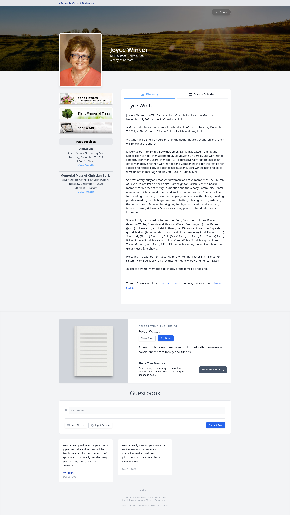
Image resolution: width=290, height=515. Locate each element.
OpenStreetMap (148, 505)
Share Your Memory (213, 369)
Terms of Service (154, 500)
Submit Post (216, 425)
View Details (86, 165)
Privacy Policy (135, 500)
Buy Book (165, 338)
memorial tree (169, 283)
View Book (147, 338)
